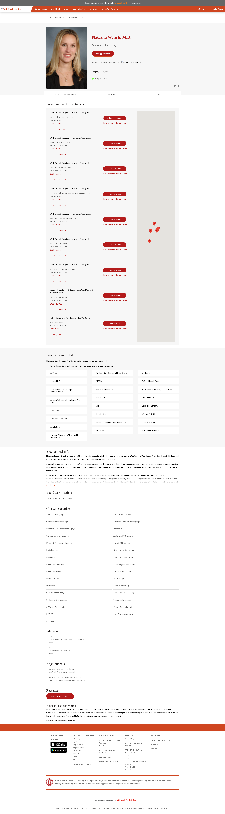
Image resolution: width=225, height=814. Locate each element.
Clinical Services (41, 9)
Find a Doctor (60, 17)
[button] (175, 86)
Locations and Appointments (66, 94)
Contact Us (156, 736)
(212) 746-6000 (59, 154)
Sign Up (75, 742)
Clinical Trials (105, 757)
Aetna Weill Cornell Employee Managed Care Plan (63, 390)
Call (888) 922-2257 (114, 323)
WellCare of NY (148, 422)
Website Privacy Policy (81, 808)
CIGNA (99, 381)
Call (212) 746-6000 (114, 143)
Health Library (129, 756)
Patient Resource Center (133, 770)
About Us (93, 9)
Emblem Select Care (104, 389)
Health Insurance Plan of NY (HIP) (111, 422)
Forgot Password (78, 748)
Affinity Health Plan (58, 418)
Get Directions (56, 123)
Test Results (77, 751)
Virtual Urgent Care (105, 746)
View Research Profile (59, 696)
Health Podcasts (130, 759)
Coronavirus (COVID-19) (83, 764)
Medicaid (100, 430)
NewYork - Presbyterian (113, 800)
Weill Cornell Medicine (112, 795)
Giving (154, 748)
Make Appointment (102, 54)
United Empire (148, 397)
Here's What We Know (109, 9)
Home (49, 17)
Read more (50, 485)
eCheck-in (76, 754)
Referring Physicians (160, 740)
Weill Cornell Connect (83, 736)
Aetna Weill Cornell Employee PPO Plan (65, 401)
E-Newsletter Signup (131, 753)
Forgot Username (78, 745)
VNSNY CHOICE (148, 414)
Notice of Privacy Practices (112, 808)
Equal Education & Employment (134, 808)
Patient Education (78, 9)
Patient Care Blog (130, 767)
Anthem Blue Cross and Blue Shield (111, 373)
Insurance (112, 94)
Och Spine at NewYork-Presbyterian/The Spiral (70, 318)
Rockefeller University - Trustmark (157, 389)
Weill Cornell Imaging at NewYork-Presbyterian (70, 112)
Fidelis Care (101, 397)
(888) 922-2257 (59, 334)
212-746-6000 (59, 129)
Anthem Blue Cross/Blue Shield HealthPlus (64, 436)
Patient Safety (129, 739)
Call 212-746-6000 (114, 118)
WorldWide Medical (150, 430)
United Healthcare (150, 406)
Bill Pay (75, 756)
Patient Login (77, 739)
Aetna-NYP (55, 381)
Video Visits (102, 743)
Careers (154, 744)
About (158, 94)
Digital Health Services (59, 9)
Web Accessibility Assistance (157, 808)
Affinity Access (56, 410)
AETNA (53, 373)
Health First (101, 414)
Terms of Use (96, 808)
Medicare (146, 373)
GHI (97, 406)
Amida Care (55, 427)
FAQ (74, 759)
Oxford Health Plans (150, 381)
